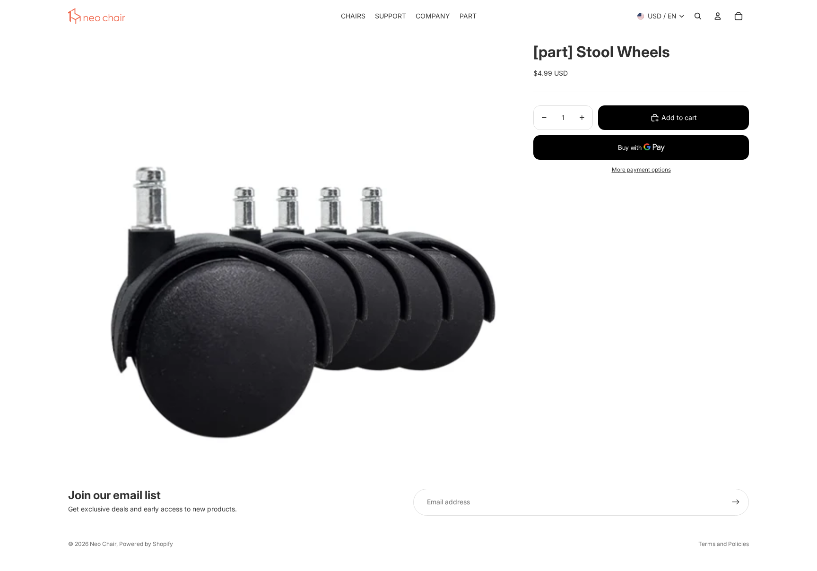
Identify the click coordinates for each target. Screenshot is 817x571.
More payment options (641, 169)
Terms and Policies (723, 543)
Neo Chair (103, 543)
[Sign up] (736, 502)
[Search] (697, 16)
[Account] (717, 16)
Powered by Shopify (146, 543)
